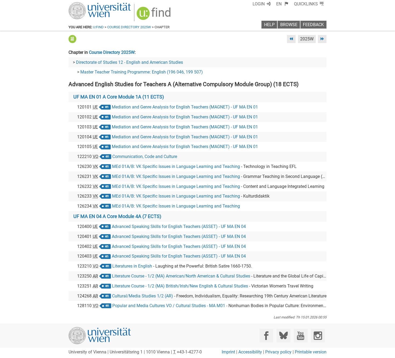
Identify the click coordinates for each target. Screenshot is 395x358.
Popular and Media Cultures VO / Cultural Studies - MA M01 (168, 305)
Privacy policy (278, 352)
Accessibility (250, 352)
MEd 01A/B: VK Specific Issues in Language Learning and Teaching (176, 166)
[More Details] (72, 38)
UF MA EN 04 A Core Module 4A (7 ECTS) (117, 216)
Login (259, 3)
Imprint (228, 352)
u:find (98, 27)
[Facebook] (266, 335)
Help (269, 24)
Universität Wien (87, 4)
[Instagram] (318, 335)
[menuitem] (282, 4)
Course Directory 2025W (129, 27)
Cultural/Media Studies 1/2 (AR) (142, 296)
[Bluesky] (283, 335)
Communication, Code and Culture (144, 156)
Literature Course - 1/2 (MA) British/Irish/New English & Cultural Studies (180, 286)
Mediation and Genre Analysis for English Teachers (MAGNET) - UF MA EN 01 (185, 107)
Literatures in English (132, 266)
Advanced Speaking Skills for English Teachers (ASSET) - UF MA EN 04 (179, 226)
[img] (154, 15)
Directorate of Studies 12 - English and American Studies (129, 62)
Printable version (310, 352)
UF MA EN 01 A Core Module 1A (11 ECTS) (118, 97)
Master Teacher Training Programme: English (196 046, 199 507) (141, 72)
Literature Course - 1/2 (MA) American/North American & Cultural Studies (181, 276)
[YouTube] (300, 335)
